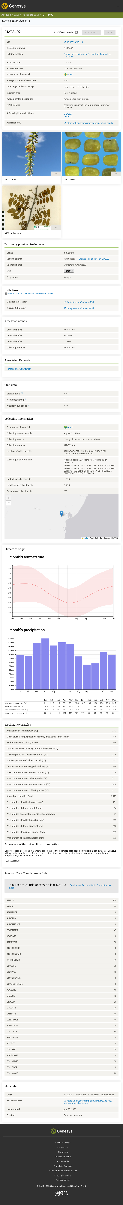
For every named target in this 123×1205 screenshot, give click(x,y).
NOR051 (68, 116)
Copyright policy (62, 1175)
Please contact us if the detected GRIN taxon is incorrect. (31, 293)
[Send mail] (6, 293)
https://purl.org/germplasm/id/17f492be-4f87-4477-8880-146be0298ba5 (88, 1102)
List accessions (13, 861)
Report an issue (63, 1156)
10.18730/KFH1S (75, 42)
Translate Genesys (63, 1166)
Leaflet (85, 538)
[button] (61, 514)
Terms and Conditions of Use (63, 1170)
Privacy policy (63, 1180)
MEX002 (68, 113)
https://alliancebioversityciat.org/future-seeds (90, 123)
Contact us (62, 1147)
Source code (63, 1161)
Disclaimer (63, 1152)
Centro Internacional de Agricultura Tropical (86, 54)
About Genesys (62, 1142)
